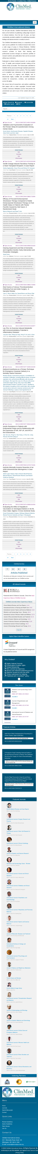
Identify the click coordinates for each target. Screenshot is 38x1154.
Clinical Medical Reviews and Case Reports (18, 809)
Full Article (18, 154)
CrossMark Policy (21, 1)
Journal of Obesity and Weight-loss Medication (18, 968)
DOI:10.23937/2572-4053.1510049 (25, 122)
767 (8, 119)
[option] (7, 1082)
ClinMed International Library (14, 1148)
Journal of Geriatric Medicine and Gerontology (18, 1020)
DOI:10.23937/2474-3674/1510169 (25, 161)
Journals (4, 1108)
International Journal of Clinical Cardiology (17, 843)
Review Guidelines (7, 1122)
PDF (19, 152)
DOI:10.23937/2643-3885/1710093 (25, 284)
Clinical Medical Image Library (14, 988)
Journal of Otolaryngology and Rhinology (17, 1010)
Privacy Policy (20, 1152)
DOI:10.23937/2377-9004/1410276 (25, 424)
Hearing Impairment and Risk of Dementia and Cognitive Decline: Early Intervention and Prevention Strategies (19, 250)
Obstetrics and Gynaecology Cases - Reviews (18, 863)
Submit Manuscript (7, 1110)
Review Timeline (12, 1)
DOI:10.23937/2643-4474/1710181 (25, 465)
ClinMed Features (31, 1)
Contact (4, 1112)
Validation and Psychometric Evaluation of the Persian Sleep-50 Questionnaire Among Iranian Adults (18, 127)
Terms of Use (34, 1150)
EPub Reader (19, 158)
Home (4, 1105)
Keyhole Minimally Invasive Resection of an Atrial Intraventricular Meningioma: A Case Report (18, 469)
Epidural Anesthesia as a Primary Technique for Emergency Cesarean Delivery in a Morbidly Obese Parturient (18, 371)
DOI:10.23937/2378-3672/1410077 (25, 326)
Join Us (4, 1128)
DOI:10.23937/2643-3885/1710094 (25, 196)
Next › (12, 119)
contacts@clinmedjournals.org (15, 1144)
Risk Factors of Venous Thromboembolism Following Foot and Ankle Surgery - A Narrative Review (18, 289)
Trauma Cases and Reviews (14, 978)
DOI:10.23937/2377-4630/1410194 (25, 367)
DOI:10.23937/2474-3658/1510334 (25, 504)
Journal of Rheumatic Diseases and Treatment (18, 934)
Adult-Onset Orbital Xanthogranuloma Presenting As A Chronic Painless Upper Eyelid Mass (18, 734)
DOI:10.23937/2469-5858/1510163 (25, 245)
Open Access (6, 1126)
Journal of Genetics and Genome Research (18, 853)
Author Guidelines (7, 1124)
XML (19, 156)
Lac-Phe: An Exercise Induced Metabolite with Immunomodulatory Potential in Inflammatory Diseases (17, 330)
